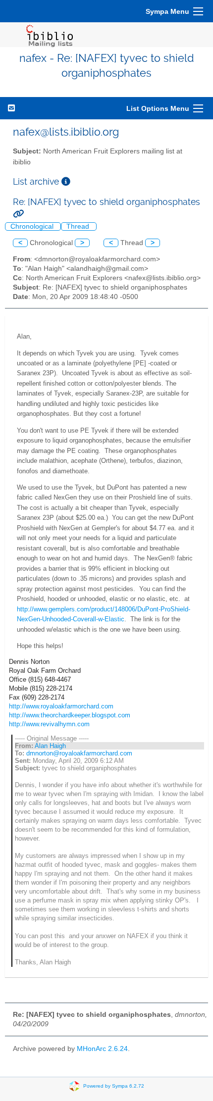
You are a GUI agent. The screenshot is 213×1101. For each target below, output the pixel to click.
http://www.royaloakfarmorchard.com (61, 706)
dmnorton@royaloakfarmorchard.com (79, 753)
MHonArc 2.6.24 (102, 1048)
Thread (78, 226)
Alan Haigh (50, 746)
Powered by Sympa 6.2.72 (113, 1086)
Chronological (32, 226)
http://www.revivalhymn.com (49, 724)
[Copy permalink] (18, 213)
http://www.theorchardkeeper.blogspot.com (69, 715)
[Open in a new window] (65, 181)
